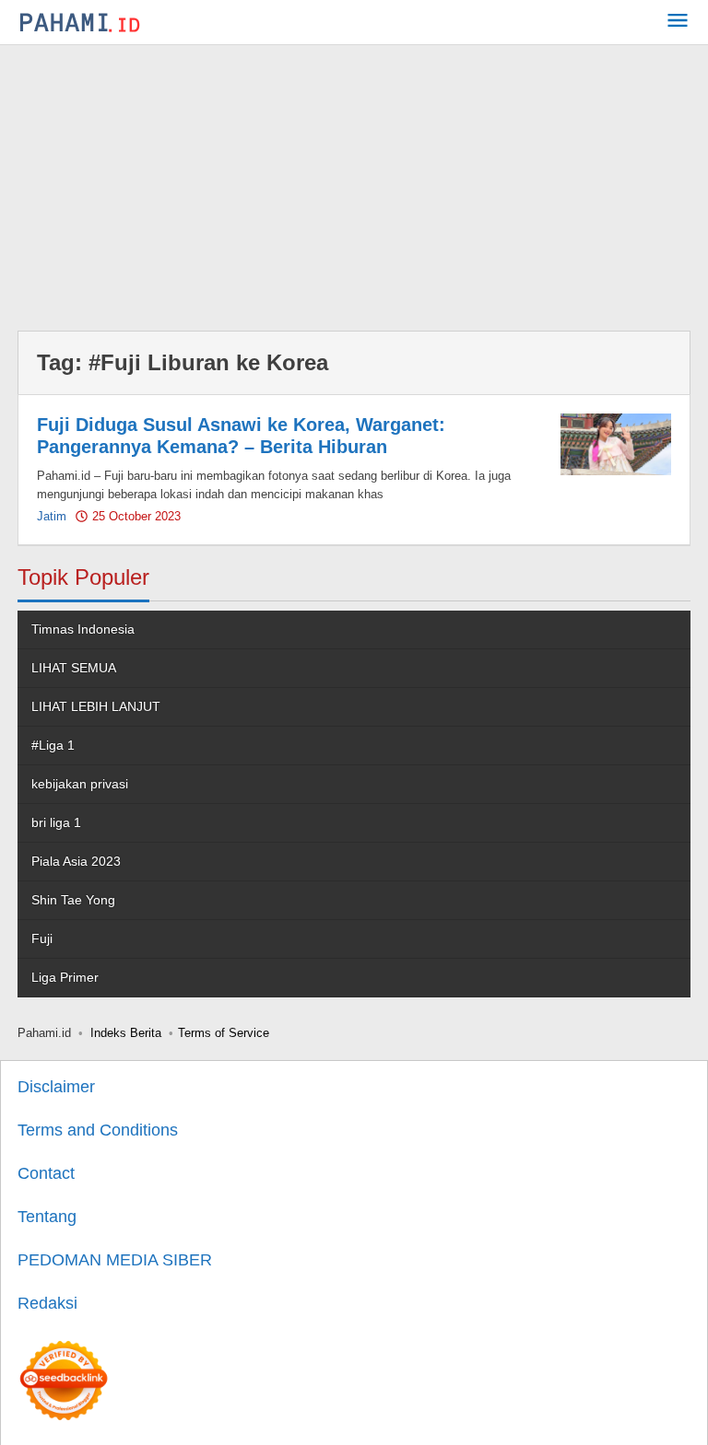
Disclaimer (56, 1087)
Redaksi (47, 1303)
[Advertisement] (354, 183)
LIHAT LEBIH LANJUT (95, 706)
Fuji (42, 938)
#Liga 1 (53, 745)
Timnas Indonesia (83, 629)
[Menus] (677, 22)
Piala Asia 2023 (76, 861)
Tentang (47, 1216)
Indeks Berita (125, 1033)
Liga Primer (65, 977)
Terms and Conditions (98, 1130)
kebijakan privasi (79, 783)
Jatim (51, 516)
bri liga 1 (56, 822)
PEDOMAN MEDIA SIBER (115, 1260)
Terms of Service (223, 1033)
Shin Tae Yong (73, 899)
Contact (46, 1173)
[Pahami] (80, 22)
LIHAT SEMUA (73, 667)
